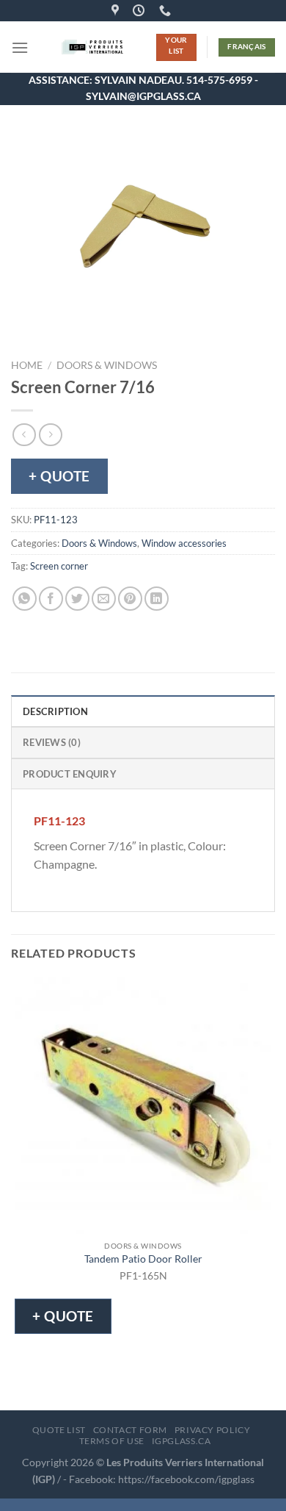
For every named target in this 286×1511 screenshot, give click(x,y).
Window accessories (184, 543)
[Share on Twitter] (77, 598)
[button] (20, 47)
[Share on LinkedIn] (156, 598)
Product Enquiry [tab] (70, 774)
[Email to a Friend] (104, 598)
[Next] (65, 326)
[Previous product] (50, 434)
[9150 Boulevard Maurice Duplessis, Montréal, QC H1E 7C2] (116, 10)
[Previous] (25, 326)
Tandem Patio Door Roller (143, 1259)
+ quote (59, 475)
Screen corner (59, 566)
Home (27, 365)
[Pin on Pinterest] (130, 598)
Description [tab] (55, 711)
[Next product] (23, 434)
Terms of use (111, 1440)
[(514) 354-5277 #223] (167, 10)
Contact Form (130, 1429)
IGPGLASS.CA (181, 1440)
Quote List (59, 1429)
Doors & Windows (106, 365)
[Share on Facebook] (51, 598)
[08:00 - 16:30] (140, 10)
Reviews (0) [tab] (52, 742)
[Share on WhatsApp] (24, 598)
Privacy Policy (213, 1429)
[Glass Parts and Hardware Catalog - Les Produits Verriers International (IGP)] (92, 47)
